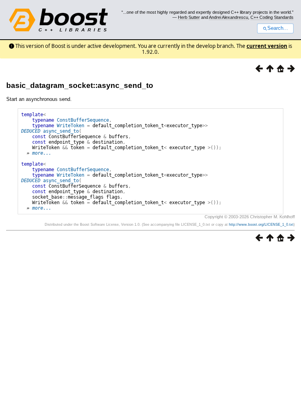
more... (41, 153)
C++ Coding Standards (272, 17)
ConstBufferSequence (83, 120)
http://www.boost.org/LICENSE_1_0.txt (261, 225)
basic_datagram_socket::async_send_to (79, 85)
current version (267, 45)
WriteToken (70, 125)
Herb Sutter (189, 17)
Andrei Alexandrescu (228, 17)
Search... (277, 28)
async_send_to (61, 131)
